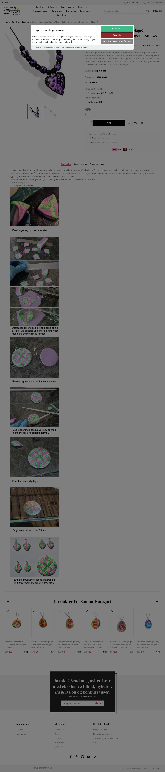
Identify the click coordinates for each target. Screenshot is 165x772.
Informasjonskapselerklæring (74, 47)
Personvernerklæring (51, 47)
